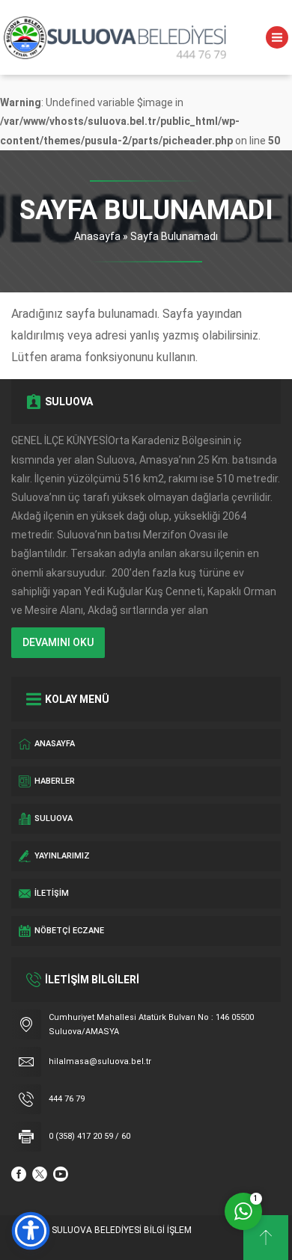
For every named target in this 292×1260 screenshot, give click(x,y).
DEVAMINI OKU (58, 642)
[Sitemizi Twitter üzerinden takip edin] (39, 1174)
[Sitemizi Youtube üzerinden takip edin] (60, 1174)
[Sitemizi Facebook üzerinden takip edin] (18, 1174)
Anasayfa (97, 236)
